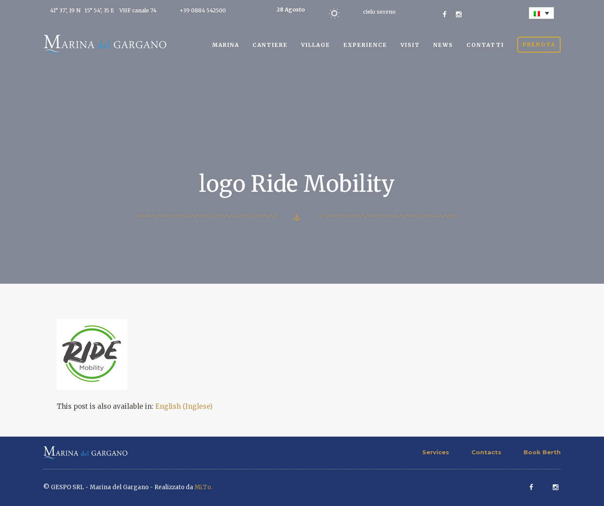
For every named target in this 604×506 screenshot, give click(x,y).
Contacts (486, 452)
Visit (410, 45)
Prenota (539, 44)
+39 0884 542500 (203, 10)
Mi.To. (203, 487)
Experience (365, 45)
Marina (225, 45)
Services (435, 452)
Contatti (485, 45)
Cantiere (270, 45)
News (443, 45)
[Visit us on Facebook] (445, 14)
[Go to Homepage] (104, 43)
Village (315, 45)
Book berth (542, 452)
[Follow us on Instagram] (459, 14)
